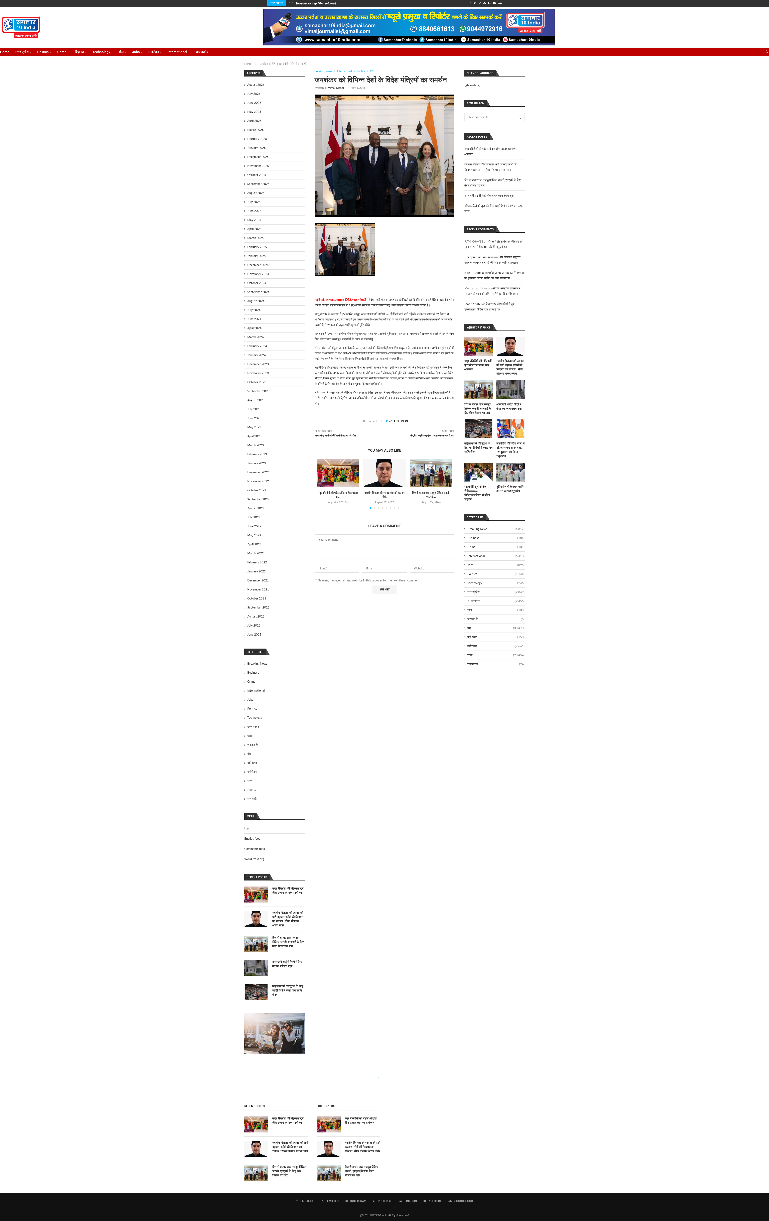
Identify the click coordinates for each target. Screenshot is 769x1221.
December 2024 (258, 265)
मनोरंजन (153, 52)
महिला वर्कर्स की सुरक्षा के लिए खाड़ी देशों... (314, 3)
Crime (61, 52)
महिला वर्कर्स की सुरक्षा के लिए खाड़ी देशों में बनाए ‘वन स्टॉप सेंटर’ (478, 448)
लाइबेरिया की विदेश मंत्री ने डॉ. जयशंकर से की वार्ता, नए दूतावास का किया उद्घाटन (510, 450)
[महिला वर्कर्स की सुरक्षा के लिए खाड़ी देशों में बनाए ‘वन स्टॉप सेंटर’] (478, 428)
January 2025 (256, 256)
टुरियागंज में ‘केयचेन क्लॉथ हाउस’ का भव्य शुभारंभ (510, 489)
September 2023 (258, 391)
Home (4, 52)
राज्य (496, 655)
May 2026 (254, 111)
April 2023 (254, 436)
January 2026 (256, 147)
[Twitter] (474, 3)
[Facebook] (470, 3)
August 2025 (256, 192)
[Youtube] (494, 3)
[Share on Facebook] (394, 421)
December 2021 (258, 580)
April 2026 (254, 120)
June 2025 (254, 211)
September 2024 (258, 292)
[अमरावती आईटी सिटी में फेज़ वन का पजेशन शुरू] (510, 389)
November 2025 (258, 165)
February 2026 (257, 138)
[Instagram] (480, 3)
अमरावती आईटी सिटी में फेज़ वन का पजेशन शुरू (489, 195)
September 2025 (258, 183)
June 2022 (254, 526)
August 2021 (256, 616)
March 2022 (255, 553)
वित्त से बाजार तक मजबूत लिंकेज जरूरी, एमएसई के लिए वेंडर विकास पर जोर (477, 409)
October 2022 (256, 490)
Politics (43, 52)
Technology (101, 52)
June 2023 (254, 418)
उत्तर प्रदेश (22, 52)
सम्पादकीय (202, 52)
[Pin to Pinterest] (402, 421)
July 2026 (254, 93)
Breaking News (496, 529)
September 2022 (258, 499)
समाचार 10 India (474, 272)
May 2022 (254, 535)
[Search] (767, 52)
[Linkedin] (489, 3)
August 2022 (256, 508)
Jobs (136, 52)
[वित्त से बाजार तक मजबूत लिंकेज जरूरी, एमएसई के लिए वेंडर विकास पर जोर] (431, 473)
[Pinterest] (484, 3)
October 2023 (256, 382)
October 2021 (256, 598)
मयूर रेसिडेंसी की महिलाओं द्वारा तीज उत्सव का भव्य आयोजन (477, 365)
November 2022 (258, 481)
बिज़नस (79, 52)
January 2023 (256, 463)
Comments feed (254, 848)
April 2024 (254, 328)
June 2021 (254, 634)
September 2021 (258, 607)
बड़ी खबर (496, 637)
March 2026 (255, 129)
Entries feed (252, 838)
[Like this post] (390, 421)
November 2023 (258, 373)
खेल (121, 52)
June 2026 (254, 102)
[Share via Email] (406, 421)
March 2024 (255, 337)
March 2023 (255, 445)
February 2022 (257, 562)
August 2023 (256, 400)
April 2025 (254, 229)
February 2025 (257, 247)
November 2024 (258, 274)
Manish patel (473, 304)
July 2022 (254, 517)
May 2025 (254, 220)
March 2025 (255, 238)
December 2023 (258, 364)
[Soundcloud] (500, 3)
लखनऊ (498, 601)
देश (496, 628)
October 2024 (256, 283)
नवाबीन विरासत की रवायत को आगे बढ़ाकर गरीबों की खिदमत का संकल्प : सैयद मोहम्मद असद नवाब (509, 367)
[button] (289, 3)
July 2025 (254, 202)
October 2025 (256, 174)
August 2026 (256, 84)
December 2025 (258, 156)
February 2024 (257, 346)
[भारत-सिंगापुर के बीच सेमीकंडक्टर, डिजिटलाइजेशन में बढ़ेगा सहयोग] (478, 472)
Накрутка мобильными (480, 257)
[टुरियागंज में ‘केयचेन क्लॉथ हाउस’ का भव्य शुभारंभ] (510, 472)
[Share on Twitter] (398, 421)
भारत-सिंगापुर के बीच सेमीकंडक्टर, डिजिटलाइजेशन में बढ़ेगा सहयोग (477, 493)
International (177, 52)
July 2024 (254, 310)
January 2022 (256, 571)
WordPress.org (254, 859)
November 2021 (258, 589)
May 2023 (254, 427)
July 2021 (254, 625)
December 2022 (258, 472)
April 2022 (254, 544)
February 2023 (257, 454)
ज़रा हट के (496, 619)
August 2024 (256, 301)
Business (496, 538)
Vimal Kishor (336, 87)
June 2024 (254, 319)
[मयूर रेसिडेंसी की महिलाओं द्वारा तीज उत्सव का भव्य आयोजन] (338, 473)
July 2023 (254, 409)
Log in (248, 828)
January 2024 (256, 355)
